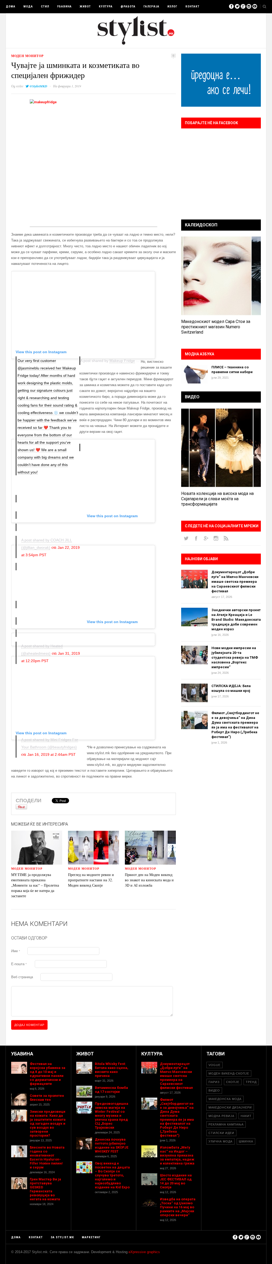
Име (15, 951)
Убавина (64, 6)
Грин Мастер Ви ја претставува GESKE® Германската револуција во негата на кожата (45, 1189)
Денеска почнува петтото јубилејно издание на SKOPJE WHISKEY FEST (111, 1145)
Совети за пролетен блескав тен (47, 1098)
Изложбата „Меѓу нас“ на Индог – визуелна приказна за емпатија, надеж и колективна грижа (177, 1155)
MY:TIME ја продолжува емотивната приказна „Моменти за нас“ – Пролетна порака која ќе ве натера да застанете (35, 885)
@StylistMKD (38, 86)
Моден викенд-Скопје (229, 1073)
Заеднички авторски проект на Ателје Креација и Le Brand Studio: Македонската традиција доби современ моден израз (236, 619)
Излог (172, 6)
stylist (19, 86)
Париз (214, 1082)
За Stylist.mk (62, 1237)
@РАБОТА (128, 6)
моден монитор (27, 56)
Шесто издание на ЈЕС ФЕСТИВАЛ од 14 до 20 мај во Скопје (176, 1181)
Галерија (151, 6)
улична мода (220, 1141)
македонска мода (225, 1099)
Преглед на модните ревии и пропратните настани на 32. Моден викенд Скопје (91, 880)
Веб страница (22, 977)
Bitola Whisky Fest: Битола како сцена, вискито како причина (111, 1070)
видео (214, 1090)
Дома (10, 6)
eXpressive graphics (144, 1252)
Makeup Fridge (122, 361)
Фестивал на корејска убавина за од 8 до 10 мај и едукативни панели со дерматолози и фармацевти (47, 1074)
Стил (45, 6)
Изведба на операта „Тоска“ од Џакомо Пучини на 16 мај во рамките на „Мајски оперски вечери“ (178, 1207)
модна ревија (221, 1116)
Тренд (251, 1082)
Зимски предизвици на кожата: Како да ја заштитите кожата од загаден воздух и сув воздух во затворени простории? (48, 1123)
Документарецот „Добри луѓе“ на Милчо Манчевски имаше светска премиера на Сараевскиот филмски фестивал (234, 581)
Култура (106, 6)
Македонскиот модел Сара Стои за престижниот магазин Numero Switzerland (215, 327)
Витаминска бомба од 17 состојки (111, 1090)
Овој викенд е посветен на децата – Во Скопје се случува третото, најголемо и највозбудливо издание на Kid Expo (112, 1175)
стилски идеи (221, 1132)
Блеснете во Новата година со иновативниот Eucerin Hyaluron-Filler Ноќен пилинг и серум (47, 1157)
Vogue (214, 1065)
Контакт (192, 6)
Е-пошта (19, 964)
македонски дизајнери (230, 1107)
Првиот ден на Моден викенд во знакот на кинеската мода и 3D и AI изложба (149, 880)
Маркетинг (91, 1237)
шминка (246, 1141)
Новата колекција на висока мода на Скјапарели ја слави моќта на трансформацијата (217, 499)
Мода (28, 6)
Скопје (232, 1082)
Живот (85, 6)
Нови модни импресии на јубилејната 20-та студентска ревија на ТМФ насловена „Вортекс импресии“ (234, 657)
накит (246, 1116)
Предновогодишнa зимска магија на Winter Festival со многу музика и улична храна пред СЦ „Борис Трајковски (111, 1115)
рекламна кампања (226, 1124)
